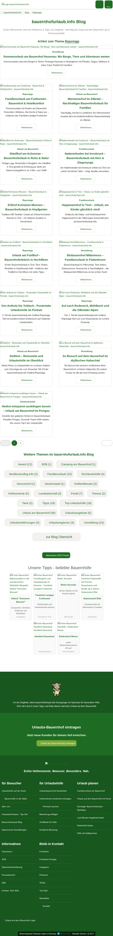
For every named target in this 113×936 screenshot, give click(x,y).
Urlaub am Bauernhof (86, 94)
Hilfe (4, 883)
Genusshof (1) (26, 483)
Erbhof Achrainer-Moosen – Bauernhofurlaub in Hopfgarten (26, 207)
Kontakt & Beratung (48, 830)
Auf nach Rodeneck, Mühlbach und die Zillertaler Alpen (85, 308)
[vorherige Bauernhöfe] (5, 443)
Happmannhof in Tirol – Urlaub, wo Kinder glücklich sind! (85, 207)
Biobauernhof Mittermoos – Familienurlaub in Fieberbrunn (85, 257)
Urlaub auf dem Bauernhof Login (19, 920)
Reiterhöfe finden (85, 825)
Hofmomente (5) (18, 493)
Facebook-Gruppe (47, 859)
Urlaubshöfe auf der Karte (14, 791)
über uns (6, 806)
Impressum (7, 851)
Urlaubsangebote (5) (78, 512)
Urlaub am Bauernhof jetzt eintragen (57, 743)
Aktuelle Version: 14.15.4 (83, 934)
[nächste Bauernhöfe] (107, 443)
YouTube (43, 890)
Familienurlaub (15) (59, 474)
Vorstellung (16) (94, 522)
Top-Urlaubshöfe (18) (78, 503)
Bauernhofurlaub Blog (12, 822)
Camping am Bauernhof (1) (78, 464)
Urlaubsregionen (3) (61, 522)
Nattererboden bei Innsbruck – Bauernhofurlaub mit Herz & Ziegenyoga (85, 158)
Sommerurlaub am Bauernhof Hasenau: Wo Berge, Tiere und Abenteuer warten (56, 56)
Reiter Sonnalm (68, 585)
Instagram (44, 867)
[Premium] (107, 570)
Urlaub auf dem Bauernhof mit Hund (94, 798)
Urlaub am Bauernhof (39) (39, 512)
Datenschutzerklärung (12, 867)
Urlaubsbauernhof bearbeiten (53, 791)
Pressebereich (8, 875)
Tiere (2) (27, 503)
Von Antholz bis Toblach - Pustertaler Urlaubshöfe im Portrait (26, 308)
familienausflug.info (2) (23, 474)
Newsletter (44, 898)
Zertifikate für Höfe (48, 822)
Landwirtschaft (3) (50, 493)
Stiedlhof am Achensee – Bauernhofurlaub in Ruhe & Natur (26, 156)
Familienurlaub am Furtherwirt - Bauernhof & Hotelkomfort (26, 101)
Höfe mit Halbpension (87, 833)
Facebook (44, 851)
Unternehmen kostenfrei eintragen (55, 798)
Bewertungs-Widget (48, 814)
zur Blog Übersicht (58, 537)
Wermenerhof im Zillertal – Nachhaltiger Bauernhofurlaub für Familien (85, 103)
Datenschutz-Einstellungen (14, 830)
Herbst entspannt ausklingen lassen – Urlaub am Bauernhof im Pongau (26, 408)
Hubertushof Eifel (92, 598)
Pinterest (43, 875)
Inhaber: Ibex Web (10, 890)
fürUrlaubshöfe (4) (93, 474)
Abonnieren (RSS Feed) (57, 555)
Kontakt (46, 906)
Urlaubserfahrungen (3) (24, 522)
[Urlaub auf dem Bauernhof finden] (99, 4)
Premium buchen (50, 806)
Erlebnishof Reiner (68, 636)
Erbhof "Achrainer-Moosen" (20, 600)
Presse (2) (98, 493)
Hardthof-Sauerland (44, 636)
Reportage (28, 94)
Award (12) (25, 464)
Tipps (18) (48, 503)
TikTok (42, 883)
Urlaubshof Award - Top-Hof (15, 814)
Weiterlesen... (57, 73)
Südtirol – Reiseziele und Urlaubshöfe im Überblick (26, 358)
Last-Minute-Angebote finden (90, 818)
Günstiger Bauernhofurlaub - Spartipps (90, 808)
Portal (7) (76, 493)
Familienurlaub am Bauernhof (91, 791)
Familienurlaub (86, 149)
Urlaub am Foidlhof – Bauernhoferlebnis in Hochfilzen (26, 257)
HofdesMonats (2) (85, 483)
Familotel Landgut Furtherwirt (44, 597)
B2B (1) (46, 464)
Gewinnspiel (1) (54, 483)
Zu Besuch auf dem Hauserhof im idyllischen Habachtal (85, 358)
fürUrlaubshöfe (27, 402)
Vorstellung (58, 52)
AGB (4, 859)
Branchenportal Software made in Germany (37, 934)
